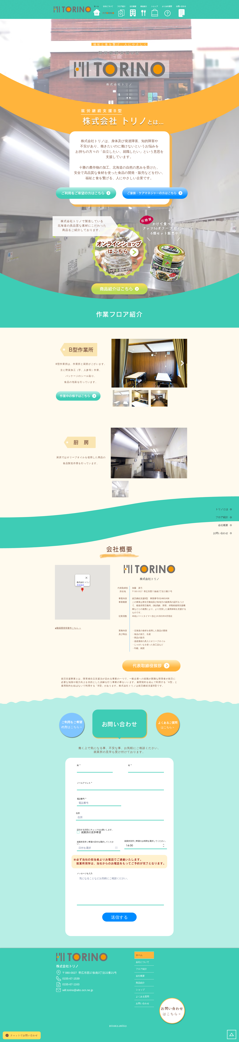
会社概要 (140, 976)
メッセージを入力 (84, 873)
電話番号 (81, 799)
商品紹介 (140, 983)
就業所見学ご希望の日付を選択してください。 (95, 843)
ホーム (139, 955)
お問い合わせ (142, 1003)
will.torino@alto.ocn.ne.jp (77, 990)
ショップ (140, 989)
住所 (78, 813)
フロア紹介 (141, 969)
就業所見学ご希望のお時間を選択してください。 (145, 841)
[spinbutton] (143, 845)
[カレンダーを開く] (116, 848)
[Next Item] (182, 363)
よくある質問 (142, 996)
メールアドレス (83, 783)
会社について (142, 962)
